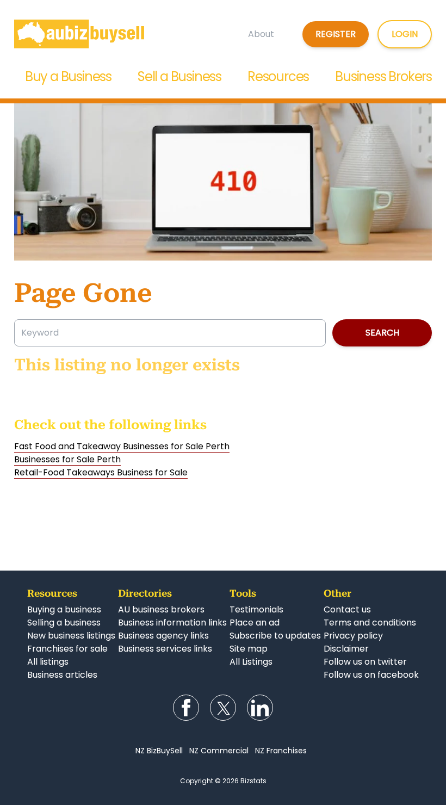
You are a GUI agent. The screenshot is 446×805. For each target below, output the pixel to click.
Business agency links (163, 635)
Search (382, 332)
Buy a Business (68, 76)
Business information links (172, 622)
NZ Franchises (281, 750)
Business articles (62, 674)
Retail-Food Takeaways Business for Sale (101, 472)
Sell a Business (179, 76)
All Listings (251, 661)
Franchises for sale (67, 648)
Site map (249, 648)
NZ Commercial (219, 750)
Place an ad (255, 622)
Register (335, 34)
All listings (48, 661)
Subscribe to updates (275, 635)
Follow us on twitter (365, 661)
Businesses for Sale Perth (67, 459)
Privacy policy (353, 635)
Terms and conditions (370, 622)
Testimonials (256, 609)
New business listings (71, 635)
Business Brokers (383, 76)
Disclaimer (346, 648)
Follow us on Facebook (186, 708)
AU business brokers (161, 609)
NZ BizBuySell (159, 750)
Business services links (165, 648)
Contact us (347, 609)
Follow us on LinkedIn (260, 708)
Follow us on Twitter (223, 708)
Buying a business (64, 609)
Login (405, 34)
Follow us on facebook (371, 674)
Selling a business (64, 622)
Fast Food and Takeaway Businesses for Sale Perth (122, 446)
